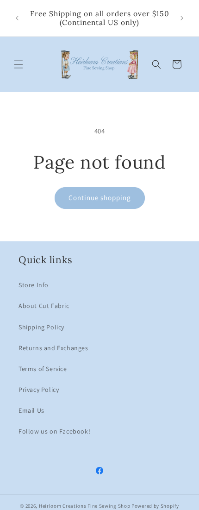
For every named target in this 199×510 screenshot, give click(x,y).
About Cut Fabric (44, 306)
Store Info (34, 285)
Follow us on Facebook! (54, 431)
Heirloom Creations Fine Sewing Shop (85, 506)
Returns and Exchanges (53, 348)
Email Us (31, 410)
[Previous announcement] (17, 18)
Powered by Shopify (155, 506)
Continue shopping (99, 197)
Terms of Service (43, 369)
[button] (18, 64)
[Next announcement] (182, 18)
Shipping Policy (41, 327)
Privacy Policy (39, 389)
